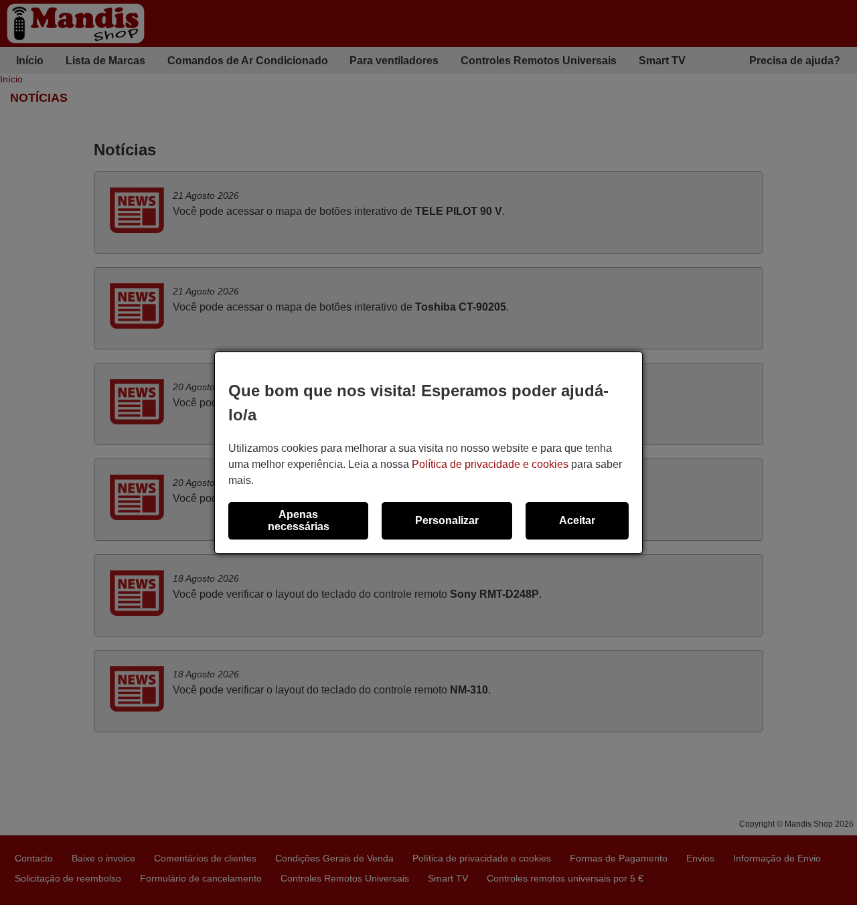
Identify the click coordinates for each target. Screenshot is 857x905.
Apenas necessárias (298, 520)
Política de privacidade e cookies (490, 464)
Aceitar (577, 520)
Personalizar (447, 520)
